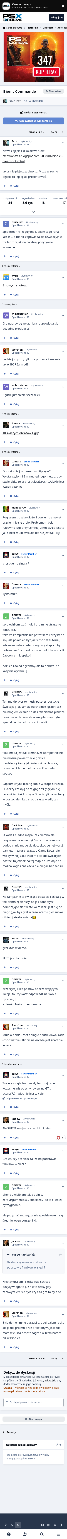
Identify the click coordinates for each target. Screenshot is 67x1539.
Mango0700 (19, 507)
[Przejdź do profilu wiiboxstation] (6, 315)
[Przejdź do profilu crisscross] (6, 224)
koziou (15, 938)
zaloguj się (50, 1380)
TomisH (16, 423)
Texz (18, 101)
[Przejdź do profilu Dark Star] (6, 827)
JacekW (16, 1118)
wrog (15, 275)
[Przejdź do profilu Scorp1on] (6, 351)
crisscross (17, 222)
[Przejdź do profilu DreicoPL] (6, 694)
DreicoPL (17, 692)
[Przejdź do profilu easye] (6, 555)
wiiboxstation (20, 313)
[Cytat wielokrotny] (4, 186)
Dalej (54, 132)
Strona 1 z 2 (35, 132)
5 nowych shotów (14, 285)
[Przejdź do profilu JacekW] (6, 1120)
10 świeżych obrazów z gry (20, 433)
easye (15, 553)
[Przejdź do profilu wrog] (6, 277)
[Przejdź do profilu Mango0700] (6, 509)
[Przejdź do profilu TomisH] (6, 425)
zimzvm (16, 614)
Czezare (16, 461)
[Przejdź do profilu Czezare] (6, 463)
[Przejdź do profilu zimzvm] (6, 616)
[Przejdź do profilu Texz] (5, 101)
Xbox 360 (37, 101)
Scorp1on (17, 349)
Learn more (7, 5)
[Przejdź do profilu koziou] (6, 940)
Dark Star (17, 825)
